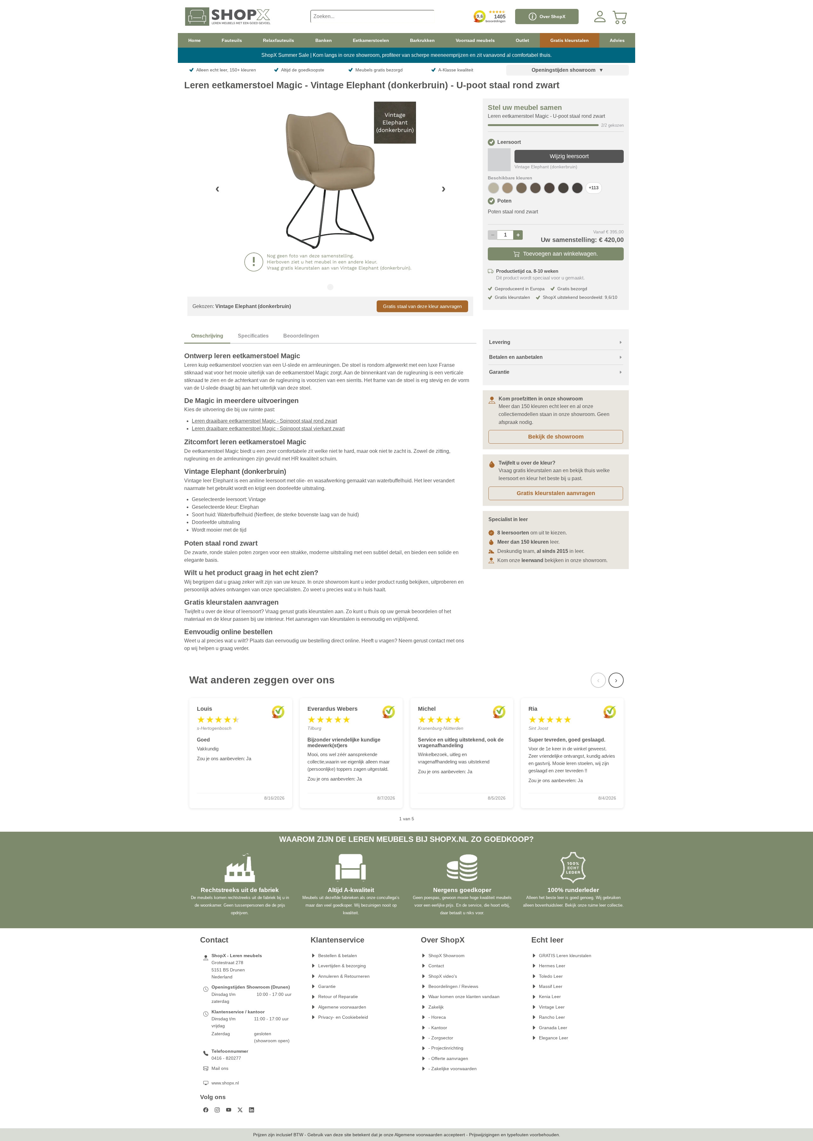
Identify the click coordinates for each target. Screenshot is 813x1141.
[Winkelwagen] (620, 16)
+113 (594, 187)
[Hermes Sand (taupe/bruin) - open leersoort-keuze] (507, 188)
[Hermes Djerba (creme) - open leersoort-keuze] (493, 188)
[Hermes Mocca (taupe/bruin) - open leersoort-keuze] (521, 188)
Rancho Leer (552, 1017)
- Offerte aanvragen (448, 1058)
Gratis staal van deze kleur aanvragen (422, 306)
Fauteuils (232, 40)
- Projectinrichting (445, 1047)
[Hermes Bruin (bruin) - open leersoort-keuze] (563, 188)
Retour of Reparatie (338, 996)
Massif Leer (550, 986)
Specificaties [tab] (253, 336)
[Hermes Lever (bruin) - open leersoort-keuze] (535, 188)
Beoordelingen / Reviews (453, 986)
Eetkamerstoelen (371, 40)
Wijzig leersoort (569, 156)
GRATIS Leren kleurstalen (565, 955)
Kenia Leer (550, 996)
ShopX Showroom (446, 955)
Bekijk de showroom (556, 436)
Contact (436, 965)
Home (194, 40)
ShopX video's (442, 976)
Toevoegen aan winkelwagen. (560, 254)
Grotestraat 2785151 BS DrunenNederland (228, 969)
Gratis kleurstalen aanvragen (556, 493)
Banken (323, 40)
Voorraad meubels (475, 40)
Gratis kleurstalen (569, 40)
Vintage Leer (552, 1007)
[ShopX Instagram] (217, 1110)
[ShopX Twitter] (240, 1110)
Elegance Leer (553, 1037)
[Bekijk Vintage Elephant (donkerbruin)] (499, 159)
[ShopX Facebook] (206, 1110)
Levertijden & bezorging (342, 965)
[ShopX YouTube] (228, 1110)
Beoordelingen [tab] (301, 336)
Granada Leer (553, 1027)
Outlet (522, 40)
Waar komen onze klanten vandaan (464, 996)
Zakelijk (436, 1007)
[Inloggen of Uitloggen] (599, 16)
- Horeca (437, 1017)
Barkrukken (422, 40)
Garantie (327, 986)
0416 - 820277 (226, 1058)
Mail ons (220, 1068)
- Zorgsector (440, 1037)
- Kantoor (437, 1027)
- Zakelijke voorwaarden (452, 1068)
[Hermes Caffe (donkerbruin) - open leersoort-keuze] (577, 188)
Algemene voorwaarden (342, 1007)
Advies (617, 40)
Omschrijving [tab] (207, 336)
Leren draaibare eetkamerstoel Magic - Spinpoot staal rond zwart (264, 421)
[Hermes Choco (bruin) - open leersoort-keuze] (549, 188)
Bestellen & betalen (337, 955)
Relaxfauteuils (278, 40)
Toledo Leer (551, 976)
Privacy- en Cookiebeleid (343, 1017)
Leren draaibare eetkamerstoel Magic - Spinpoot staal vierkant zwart (268, 428)
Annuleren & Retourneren (344, 976)
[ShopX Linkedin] (251, 1110)
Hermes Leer (552, 965)
